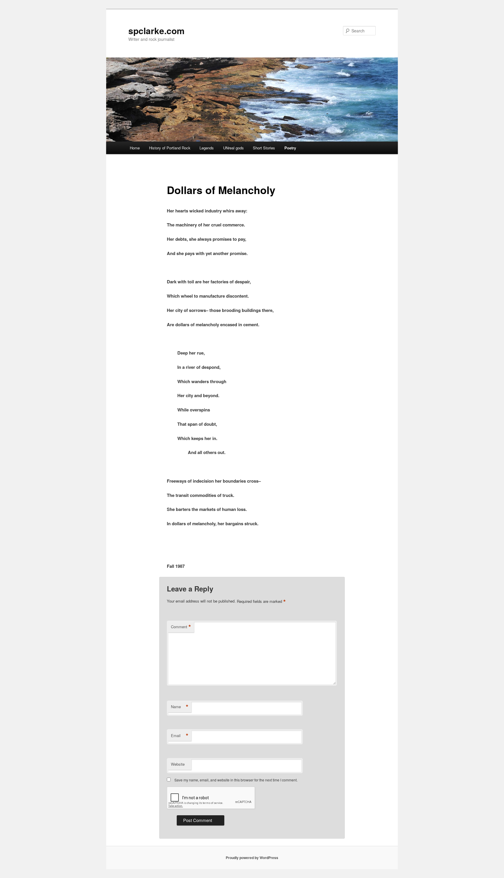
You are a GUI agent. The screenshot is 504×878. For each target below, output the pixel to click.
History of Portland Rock (169, 148)
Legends (207, 148)
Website (178, 764)
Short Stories (264, 148)
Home (135, 148)
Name (179, 706)
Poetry (290, 148)
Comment (181, 626)
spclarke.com (156, 30)
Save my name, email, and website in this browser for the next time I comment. (236, 779)
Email (179, 735)
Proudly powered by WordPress (252, 857)
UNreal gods (233, 148)
